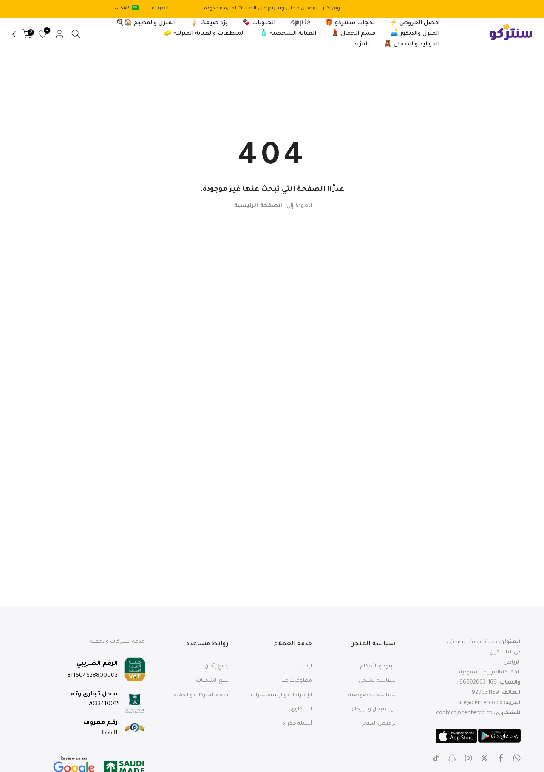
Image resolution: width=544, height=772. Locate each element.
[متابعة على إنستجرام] (468, 758)
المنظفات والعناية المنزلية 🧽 (204, 34)
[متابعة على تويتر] (484, 758)
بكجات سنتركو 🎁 (350, 23)
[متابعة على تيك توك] (436, 758)
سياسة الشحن (377, 681)
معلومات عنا (296, 681)
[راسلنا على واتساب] (517, 758)
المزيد (361, 44)
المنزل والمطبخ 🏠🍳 (146, 23)
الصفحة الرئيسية (258, 206)
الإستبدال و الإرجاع (373, 709)
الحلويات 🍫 (258, 23)
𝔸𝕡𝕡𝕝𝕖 (300, 23)
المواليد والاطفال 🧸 (411, 44)
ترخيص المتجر (379, 724)
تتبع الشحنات (212, 681)
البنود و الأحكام (378, 667)
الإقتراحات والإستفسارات (281, 695)
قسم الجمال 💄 (353, 34)
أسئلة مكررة (297, 724)
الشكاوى (301, 709)
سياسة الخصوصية (372, 695)
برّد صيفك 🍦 (208, 23)
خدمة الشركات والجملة (201, 695)
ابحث (306, 667)
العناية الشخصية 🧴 (288, 34)
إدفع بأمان (216, 667)
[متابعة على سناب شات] (452, 758)
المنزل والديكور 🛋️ (414, 34)
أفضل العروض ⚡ (414, 23)
